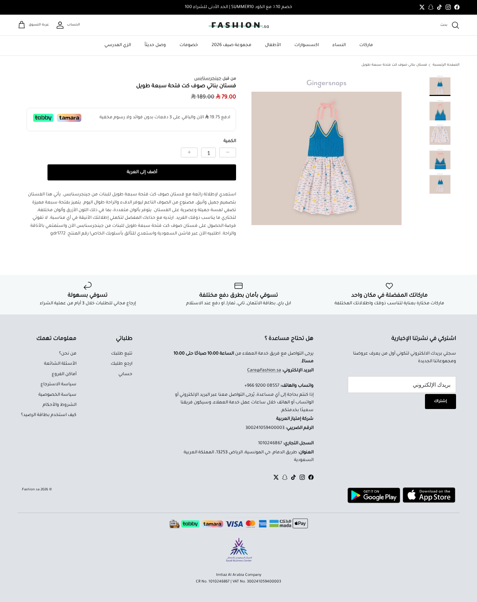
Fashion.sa (30, 490)
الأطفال (273, 45)
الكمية (229, 141)
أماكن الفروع (64, 374)
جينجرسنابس (207, 78)
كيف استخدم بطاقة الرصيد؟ (48, 415)
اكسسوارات (306, 45)
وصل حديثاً (155, 45)
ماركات (366, 45)
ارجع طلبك (121, 364)
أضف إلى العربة (142, 172)
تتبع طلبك (121, 353)
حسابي (125, 374)
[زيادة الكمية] (189, 152)
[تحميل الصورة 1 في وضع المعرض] (326, 150)
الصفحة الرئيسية (446, 65)
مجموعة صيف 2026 (231, 45)
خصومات (188, 45)
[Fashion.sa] (238, 25)
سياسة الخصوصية (57, 395)
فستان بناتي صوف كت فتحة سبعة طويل (394, 65)
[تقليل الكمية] (227, 152)
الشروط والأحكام (59, 405)
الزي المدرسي (117, 45)
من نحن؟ (67, 353)
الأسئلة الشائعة (60, 364)
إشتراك (440, 401)
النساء (339, 45)
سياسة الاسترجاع (58, 384)
